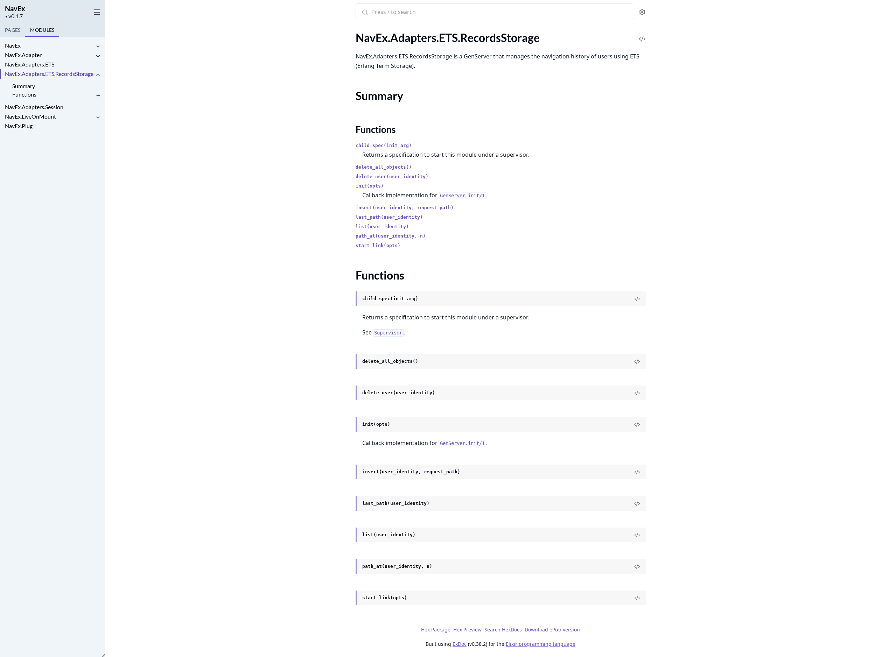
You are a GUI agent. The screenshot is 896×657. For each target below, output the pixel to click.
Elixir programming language (540, 644)
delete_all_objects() (384, 167)
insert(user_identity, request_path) (405, 207)
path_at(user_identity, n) (391, 236)
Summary (23, 86)
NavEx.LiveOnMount (30, 116)
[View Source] (642, 34)
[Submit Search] (364, 12)
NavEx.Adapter (23, 54)
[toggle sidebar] (95, 11)
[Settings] (642, 12)
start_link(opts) (378, 245)
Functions (24, 94)
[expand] (98, 46)
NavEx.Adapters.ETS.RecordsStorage (49, 73)
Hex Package (435, 629)
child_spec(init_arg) (384, 145)
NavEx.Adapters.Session (34, 107)
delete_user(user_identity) (392, 176)
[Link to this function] (349, 299)
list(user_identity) (382, 226)
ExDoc (460, 644)
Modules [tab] (42, 30)
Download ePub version (552, 629)
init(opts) (370, 186)
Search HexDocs (503, 630)
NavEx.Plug (19, 125)
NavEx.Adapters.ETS (29, 64)
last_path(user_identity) (389, 217)
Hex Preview (467, 629)
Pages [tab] (12, 30)
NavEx (15, 8)
